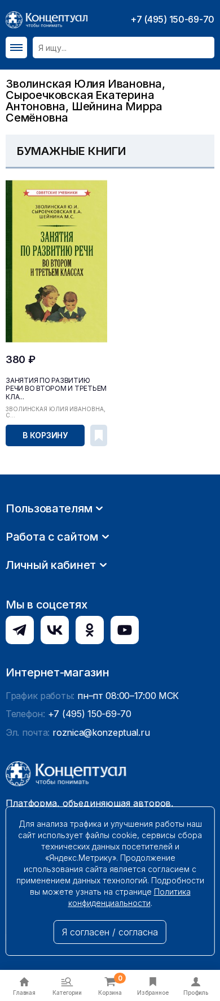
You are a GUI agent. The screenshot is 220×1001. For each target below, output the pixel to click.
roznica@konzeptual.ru (100, 732)
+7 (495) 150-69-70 (172, 19)
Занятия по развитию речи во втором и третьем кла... (56, 388)
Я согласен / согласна (110, 932)
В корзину (45, 435)
